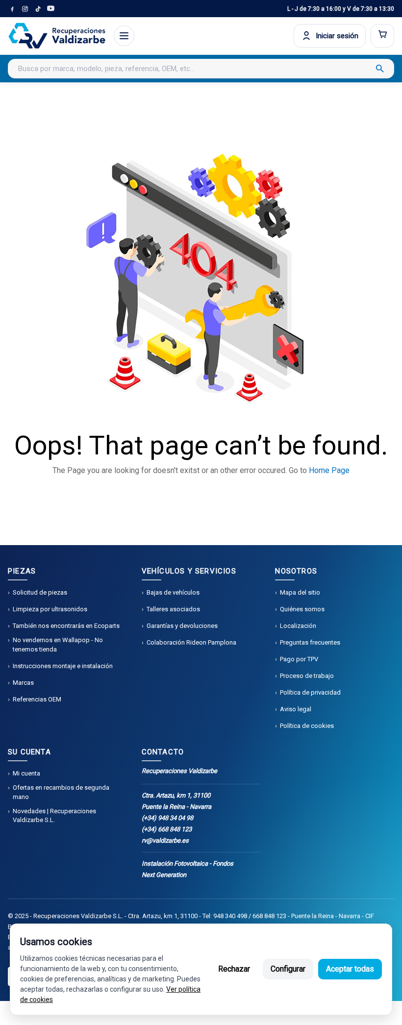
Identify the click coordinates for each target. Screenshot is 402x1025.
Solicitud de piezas (40, 592)
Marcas (23, 682)
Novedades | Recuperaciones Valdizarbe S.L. (54, 815)
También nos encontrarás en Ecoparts (66, 625)
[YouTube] (50, 8)
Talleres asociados (173, 609)
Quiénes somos (302, 609)
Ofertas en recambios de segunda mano (61, 792)
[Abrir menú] (124, 35)
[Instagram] (25, 8)
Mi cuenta (26, 773)
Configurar (288, 969)
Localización (298, 625)
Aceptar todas (350, 969)
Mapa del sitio (300, 592)
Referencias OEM (37, 699)
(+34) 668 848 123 (167, 829)
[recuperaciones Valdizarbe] (57, 36)
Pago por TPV (299, 659)
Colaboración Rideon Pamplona (191, 642)
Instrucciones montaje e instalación (63, 666)
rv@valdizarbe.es (165, 840)
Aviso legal (295, 709)
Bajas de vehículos (173, 592)
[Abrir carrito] (382, 36)
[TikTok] (37, 8)
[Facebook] (12, 8)
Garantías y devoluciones (182, 625)
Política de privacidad (310, 692)
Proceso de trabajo (307, 675)
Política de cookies (307, 725)
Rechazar (234, 969)
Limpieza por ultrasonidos (50, 609)
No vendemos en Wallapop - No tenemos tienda (58, 644)
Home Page (329, 470)
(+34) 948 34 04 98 (167, 818)
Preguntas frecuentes (310, 642)
